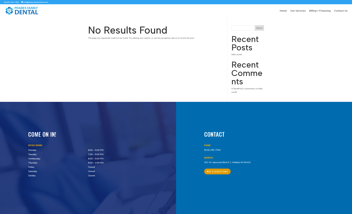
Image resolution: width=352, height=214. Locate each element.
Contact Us (341, 11)
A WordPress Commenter (243, 89)
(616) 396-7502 (212, 150)
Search (259, 28)
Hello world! (236, 54)
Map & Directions (217, 171)
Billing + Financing (320, 11)
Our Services (298, 11)
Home (283, 11)
